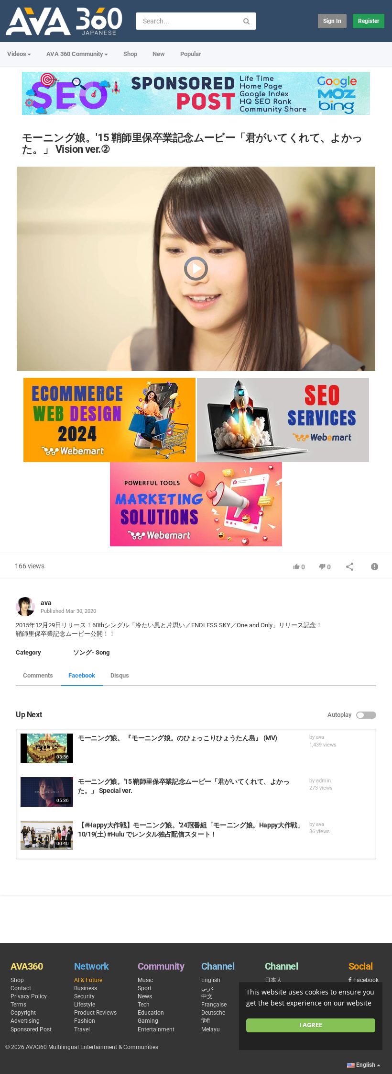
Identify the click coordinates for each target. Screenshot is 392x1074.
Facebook (81, 675)
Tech (144, 1004)
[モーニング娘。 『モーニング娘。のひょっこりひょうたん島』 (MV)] (47, 748)
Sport (145, 988)
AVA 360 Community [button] (74, 53)
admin (323, 781)
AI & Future (88, 980)
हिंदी (205, 1020)
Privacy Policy (29, 996)
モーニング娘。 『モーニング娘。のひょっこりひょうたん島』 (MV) (177, 738)
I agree (310, 1025)
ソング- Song (91, 652)
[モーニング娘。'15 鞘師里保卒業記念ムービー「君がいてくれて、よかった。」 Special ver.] (47, 792)
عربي (207, 988)
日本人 (273, 980)
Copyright (23, 1012)
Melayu (210, 1029)
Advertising (25, 1020)
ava (46, 603)
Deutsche (213, 1012)
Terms (18, 1004)
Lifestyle (84, 1004)
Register (368, 21)
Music (145, 980)
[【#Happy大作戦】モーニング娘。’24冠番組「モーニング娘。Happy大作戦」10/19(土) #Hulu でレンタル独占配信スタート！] (47, 835)
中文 (207, 996)
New (158, 53)
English (210, 980)
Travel (82, 1029)
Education (151, 1012)
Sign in (332, 21)
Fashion (84, 1020)
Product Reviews (95, 1012)
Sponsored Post (31, 1029)
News (145, 996)
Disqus (119, 675)
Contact (21, 988)
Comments (38, 675)
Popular (190, 53)
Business (85, 988)
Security (84, 996)
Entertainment (156, 1029)
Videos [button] (16, 53)
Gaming (148, 1020)
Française (214, 1004)
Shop (130, 53)
